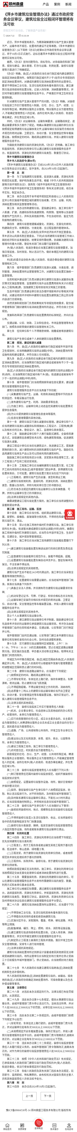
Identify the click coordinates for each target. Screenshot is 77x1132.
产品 (46, 4)
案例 (57, 4)
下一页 (47, 1096)
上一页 (29, 1096)
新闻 (68, 4)
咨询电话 (38, 1128)
